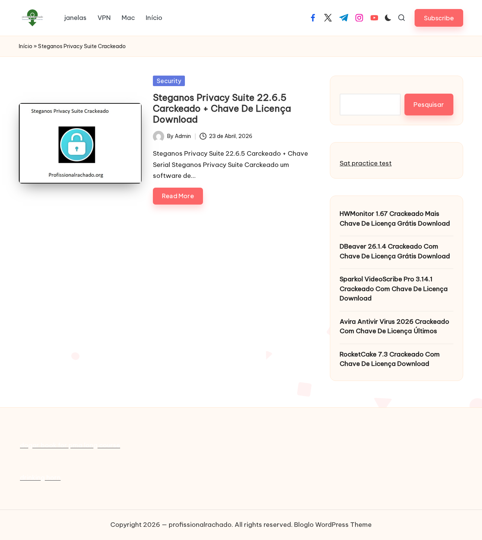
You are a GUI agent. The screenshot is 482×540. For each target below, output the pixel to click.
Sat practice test (366, 163)
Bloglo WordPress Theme (333, 524)
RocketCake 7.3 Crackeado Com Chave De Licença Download (390, 359)
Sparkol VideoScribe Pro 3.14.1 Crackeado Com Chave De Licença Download (394, 288)
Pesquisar (428, 104)
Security (169, 81)
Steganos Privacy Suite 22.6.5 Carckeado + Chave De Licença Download (222, 108)
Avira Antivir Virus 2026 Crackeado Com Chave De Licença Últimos (394, 326)
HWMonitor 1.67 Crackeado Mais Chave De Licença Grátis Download (395, 218)
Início (25, 46)
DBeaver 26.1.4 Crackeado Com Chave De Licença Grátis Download (395, 251)
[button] (439, 18)
